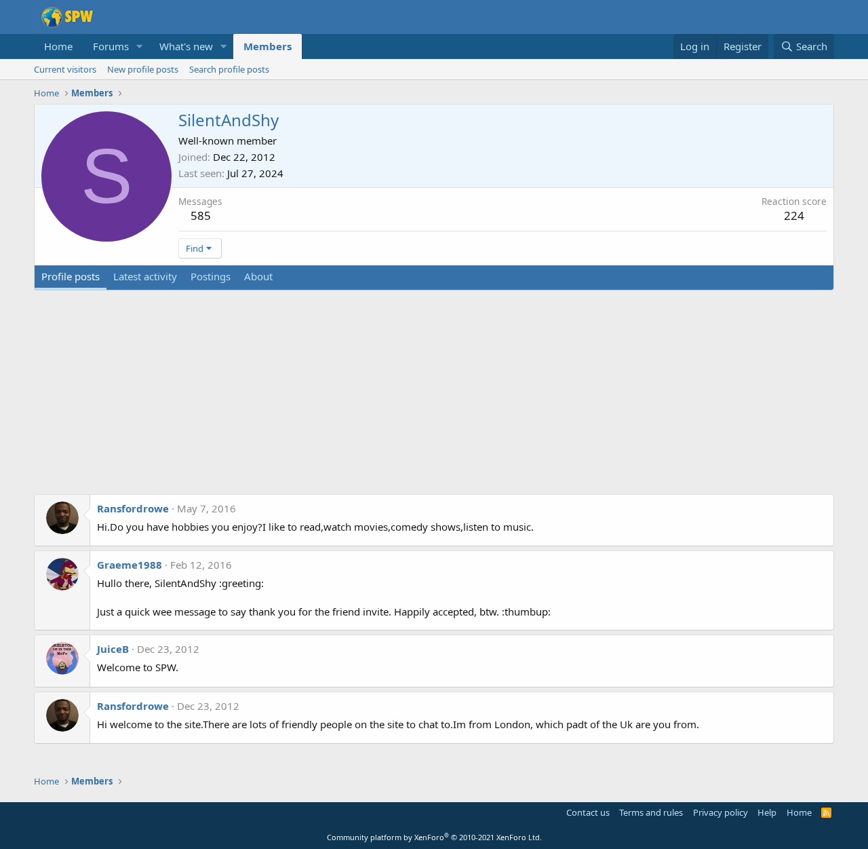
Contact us (588, 812)
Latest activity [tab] (145, 276)
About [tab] (258, 276)
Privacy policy (720, 812)
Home (58, 46)
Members (267, 46)
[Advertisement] (434, 399)
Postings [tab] (211, 276)
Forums (111, 46)
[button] (139, 46)
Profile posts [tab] (70, 276)
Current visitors (65, 69)
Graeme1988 (129, 564)
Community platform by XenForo (434, 837)
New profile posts (142, 69)
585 (201, 215)
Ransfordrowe (133, 508)
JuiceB (113, 649)
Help (766, 812)
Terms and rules (651, 812)
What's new (186, 46)
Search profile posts (229, 69)
